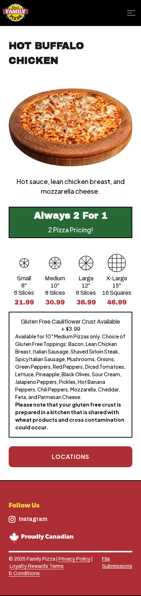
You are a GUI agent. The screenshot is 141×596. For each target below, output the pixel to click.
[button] (132, 13)
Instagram (33, 519)
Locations (70, 456)
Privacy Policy (74, 559)
